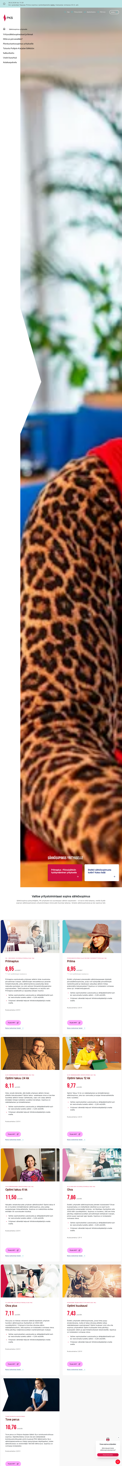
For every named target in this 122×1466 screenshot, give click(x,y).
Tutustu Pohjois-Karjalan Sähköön (18, 48)
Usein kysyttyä (10, 57)
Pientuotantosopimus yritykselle (18, 43)
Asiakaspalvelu (10, 62)
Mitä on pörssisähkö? (13, 39)
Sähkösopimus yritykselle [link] (18, 29)
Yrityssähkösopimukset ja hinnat (18, 34)
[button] (67, 12)
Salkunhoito (8, 53)
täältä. (52, 5)
